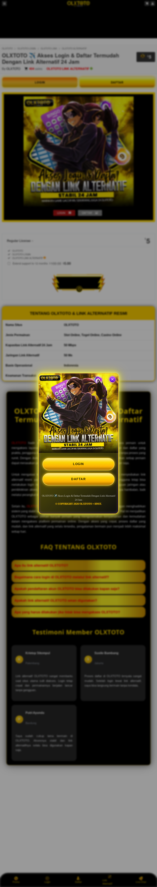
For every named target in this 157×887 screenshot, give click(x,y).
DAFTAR (78, 479)
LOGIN (78, 464)
